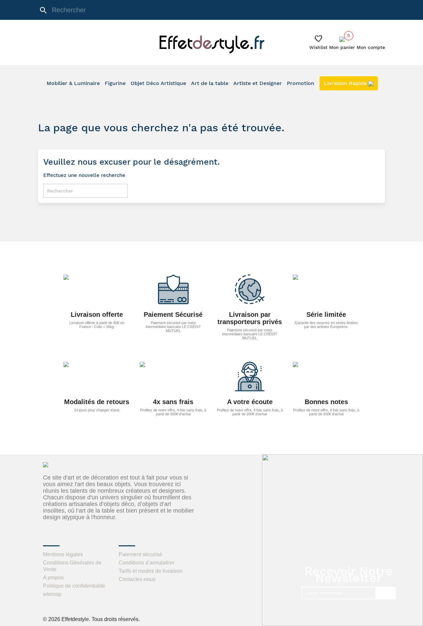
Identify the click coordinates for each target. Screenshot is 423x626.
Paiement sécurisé (140, 554)
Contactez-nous (137, 579)
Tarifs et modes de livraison (150, 571)
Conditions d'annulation (146, 562)
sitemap (52, 594)
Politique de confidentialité (74, 586)
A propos (53, 577)
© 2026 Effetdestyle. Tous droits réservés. (91, 619)
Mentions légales (63, 554)
